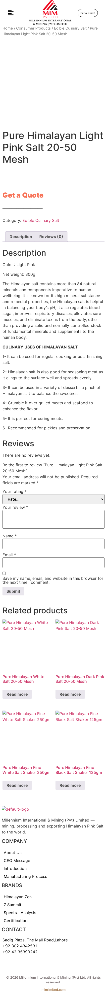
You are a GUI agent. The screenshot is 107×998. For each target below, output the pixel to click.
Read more (17, 694)
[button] (11, 12)
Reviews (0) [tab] (51, 236)
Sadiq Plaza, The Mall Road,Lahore (35, 939)
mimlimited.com (53, 990)
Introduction (15, 868)
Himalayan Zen (18, 896)
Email (9, 555)
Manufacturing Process (25, 876)
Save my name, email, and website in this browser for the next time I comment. (52, 580)
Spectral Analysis (20, 912)
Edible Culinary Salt (70, 28)
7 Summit (12, 904)
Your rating (14, 491)
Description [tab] (20, 236)
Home (7, 28)
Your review (15, 507)
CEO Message (17, 860)
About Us (12, 852)
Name (9, 536)
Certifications (16, 920)
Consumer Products (33, 28)
